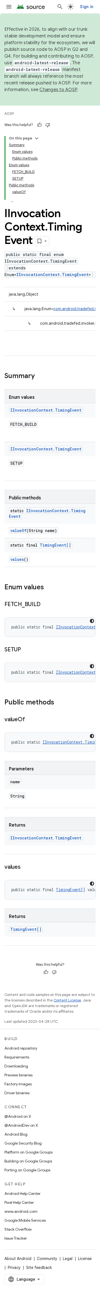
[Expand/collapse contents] (36, 138)
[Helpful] (39, 125)
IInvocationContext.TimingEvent (52, 274)
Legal (67, 1258)
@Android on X (17, 1116)
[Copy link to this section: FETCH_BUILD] (45, 604)
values (17, 559)
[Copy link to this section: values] (26, 867)
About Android (17, 1258)
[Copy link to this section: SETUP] (26, 650)
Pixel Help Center (19, 1202)
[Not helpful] (48, 125)
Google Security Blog (23, 1143)
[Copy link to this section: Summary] (40, 376)
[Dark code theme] (92, 621)
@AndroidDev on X (21, 1125)
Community (47, 1258)
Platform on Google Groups (28, 1152)
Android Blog (16, 1134)
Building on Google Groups (28, 1161)
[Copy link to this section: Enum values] (49, 587)
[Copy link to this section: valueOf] (30, 719)
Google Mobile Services (25, 1220)
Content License (67, 1000)
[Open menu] (8, 6)
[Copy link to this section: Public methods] (59, 702)
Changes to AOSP (58, 89)
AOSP (9, 113)
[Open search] (60, 6)
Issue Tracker (15, 1238)
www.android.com (21, 1211)
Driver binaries (16, 1092)
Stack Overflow (18, 1229)
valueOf (18, 530)
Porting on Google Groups (27, 1170)
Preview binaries (18, 1075)
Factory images (18, 1083)
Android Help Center (22, 1193)
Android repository (20, 1048)
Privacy (14, 1267)
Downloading (16, 1066)
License (85, 1258)
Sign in (86, 6)
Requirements (16, 1057)
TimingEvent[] (55, 545)
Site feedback (39, 1267)
